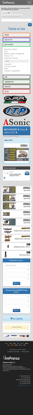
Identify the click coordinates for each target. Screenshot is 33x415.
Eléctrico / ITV (8, 56)
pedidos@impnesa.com (24, 385)
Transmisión (7, 64)
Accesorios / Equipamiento (12, 71)
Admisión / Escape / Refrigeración (14, 54)
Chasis (6, 69)
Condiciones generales (14, 352)
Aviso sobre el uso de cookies (18, 349)
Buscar (17, 283)
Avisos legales (25, 352)
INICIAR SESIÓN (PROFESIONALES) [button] (11, 16)
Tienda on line (16, 29)
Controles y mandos (10, 66)
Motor (6, 51)
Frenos (7, 61)
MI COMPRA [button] (5, 13)
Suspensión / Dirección (11, 58)
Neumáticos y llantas (10, 49)
